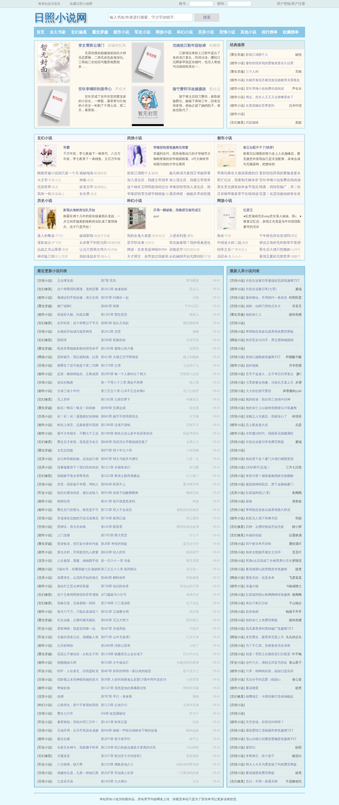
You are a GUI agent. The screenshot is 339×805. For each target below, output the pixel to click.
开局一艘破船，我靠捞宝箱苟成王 (177, 210)
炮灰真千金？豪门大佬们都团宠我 (269, 459)
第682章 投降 (110, 306)
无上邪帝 (63, 399)
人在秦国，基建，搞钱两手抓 (78, 561)
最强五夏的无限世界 (274, 256)
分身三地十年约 (68, 391)
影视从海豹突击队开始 (79, 210)
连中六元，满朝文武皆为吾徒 (266, 662)
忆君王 (248, 210)
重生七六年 (65, 713)
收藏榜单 (291, 32)
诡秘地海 (86, 173)
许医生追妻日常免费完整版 (265, 442)
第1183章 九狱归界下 (115, 399)
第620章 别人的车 (113, 552)
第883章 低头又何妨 (115, 323)
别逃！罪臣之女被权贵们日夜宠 (268, 654)
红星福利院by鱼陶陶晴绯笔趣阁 (268, 595)
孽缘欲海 (63, 688)
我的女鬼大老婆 (139, 236)
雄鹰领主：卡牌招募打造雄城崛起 (269, 696)
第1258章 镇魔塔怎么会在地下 (122, 654)
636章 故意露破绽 (113, 713)
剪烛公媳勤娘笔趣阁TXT (263, 357)
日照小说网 (60, 18)
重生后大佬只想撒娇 (274, 249)
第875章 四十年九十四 (116, 450)
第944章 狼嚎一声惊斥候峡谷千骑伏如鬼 (129, 730)
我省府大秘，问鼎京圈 (73, 314)
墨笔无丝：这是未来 (260, 578)
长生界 (84, 194)
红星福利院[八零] (258, 493)
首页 (40, 32)
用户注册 (298, 4)
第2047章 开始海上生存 (117, 773)
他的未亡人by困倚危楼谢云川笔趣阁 (271, 408)
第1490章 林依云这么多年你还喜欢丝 (127, 433)
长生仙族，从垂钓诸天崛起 (76, 620)
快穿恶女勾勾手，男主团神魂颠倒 (269, 340)
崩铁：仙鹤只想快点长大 (263, 306)
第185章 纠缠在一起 (115, 297)
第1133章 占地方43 (114, 705)
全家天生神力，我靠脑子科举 (78, 747)
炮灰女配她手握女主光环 (263, 552)
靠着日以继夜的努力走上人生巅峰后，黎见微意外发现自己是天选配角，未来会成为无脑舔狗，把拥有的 (271, 159)
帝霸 (66, 147)
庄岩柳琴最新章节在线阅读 (237, 194)
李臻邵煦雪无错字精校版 (146, 194)
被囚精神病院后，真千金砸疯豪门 (269, 484)
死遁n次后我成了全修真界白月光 (269, 561)
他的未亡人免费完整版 (262, 620)
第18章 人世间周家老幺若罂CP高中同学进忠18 (133, 679)
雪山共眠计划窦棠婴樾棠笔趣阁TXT (271, 739)
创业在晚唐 (65, 382)
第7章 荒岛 (108, 280)
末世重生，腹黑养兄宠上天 (265, 637)
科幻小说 (185, 32)
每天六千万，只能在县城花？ (78, 611)
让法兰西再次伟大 (93, 249)
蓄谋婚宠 (252, 688)
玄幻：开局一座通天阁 (262, 781)
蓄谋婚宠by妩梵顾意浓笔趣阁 (266, 569)
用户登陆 (284, 4)
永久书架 (58, 32)
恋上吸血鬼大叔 (257, 425)
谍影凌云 (44, 243)
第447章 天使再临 (113, 628)
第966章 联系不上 (113, 484)
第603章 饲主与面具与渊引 (119, 459)
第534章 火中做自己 (115, 662)
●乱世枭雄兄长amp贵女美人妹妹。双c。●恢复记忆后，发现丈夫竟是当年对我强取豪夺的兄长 (272, 221)
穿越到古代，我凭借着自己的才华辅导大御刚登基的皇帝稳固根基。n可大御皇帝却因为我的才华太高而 (182, 159)
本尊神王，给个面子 (260, 756)
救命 (220, 236)
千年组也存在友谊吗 (274, 236)
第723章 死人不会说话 (116, 510)
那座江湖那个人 (257, 54)
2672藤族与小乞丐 (113, 595)
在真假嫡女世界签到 (260, 105)
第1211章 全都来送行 (115, 467)
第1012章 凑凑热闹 (114, 289)
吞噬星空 (176, 249)
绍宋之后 (224, 249)
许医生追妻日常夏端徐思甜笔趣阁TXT (273, 280)
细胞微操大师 (66, 662)
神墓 (82, 180)
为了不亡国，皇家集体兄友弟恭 (268, 645)
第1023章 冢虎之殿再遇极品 (120, 476)
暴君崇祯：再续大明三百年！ (78, 722)
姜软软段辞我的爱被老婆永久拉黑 (269, 63)
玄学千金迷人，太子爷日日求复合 (269, 374)
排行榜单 (270, 32)
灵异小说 (206, 32)
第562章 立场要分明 (115, 611)
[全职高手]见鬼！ (258, 467)
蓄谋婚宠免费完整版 (260, 773)
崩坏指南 (252, 365)
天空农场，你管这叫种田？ (265, 722)
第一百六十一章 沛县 (115, 561)
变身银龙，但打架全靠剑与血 (78, 544)
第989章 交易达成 (113, 408)
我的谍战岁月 (89, 256)
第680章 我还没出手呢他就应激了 (124, 442)
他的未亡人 (254, 314)
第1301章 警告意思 (114, 314)
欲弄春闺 (252, 611)
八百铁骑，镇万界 (70, 764)
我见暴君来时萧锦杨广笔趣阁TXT (269, 628)
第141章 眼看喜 (111, 527)
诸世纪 (250, 747)
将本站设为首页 (49, 4)
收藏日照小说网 (81, 4)
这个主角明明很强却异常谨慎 (78, 595)
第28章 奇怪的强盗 (114, 544)
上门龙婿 (63, 535)
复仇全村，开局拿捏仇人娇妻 (78, 552)
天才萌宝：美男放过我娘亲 (147, 256)
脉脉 (249, 501)
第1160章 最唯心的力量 (117, 348)
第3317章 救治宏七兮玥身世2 (121, 756)
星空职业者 (135, 243)
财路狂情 (63, 501)
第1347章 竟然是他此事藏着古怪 (123, 688)
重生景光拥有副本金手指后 (237, 187)
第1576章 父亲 (111, 365)
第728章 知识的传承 (115, 586)
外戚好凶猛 (254, 535)
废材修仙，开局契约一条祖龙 (266, 297)
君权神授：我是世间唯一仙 (76, 628)
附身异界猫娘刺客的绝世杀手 (78, 348)
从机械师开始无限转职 (186, 256)
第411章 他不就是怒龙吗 (118, 501)
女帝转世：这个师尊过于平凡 (78, 323)
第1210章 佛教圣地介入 (117, 764)
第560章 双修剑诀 (113, 340)
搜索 (207, 17)
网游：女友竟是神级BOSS (147, 249)
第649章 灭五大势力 (115, 620)
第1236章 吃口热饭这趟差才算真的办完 (128, 747)
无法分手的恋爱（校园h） (264, 679)
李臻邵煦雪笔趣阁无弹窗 (170, 147)
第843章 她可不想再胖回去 (119, 416)
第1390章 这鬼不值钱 (115, 425)
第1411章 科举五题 (114, 722)
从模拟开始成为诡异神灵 (74, 331)
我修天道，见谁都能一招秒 (76, 603)
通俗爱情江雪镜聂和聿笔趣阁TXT (269, 730)
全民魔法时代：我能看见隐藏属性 (269, 433)
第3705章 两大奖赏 (114, 535)
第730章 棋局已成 (113, 518)
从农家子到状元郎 (93, 243)
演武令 (222, 256)
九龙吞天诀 (65, 781)
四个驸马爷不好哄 (258, 544)
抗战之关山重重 (49, 249)
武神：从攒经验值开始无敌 (265, 527)
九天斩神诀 (65, 645)
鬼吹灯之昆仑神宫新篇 (73, 586)
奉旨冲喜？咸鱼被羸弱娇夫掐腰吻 (269, 476)
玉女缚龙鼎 (65, 280)
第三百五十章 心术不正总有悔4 (123, 391)
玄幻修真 (79, 32)
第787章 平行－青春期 (116, 696)
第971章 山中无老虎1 (115, 637)
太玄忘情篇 (65, 450)
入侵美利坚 (177, 236)
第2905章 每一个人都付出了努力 (123, 374)
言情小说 (227, 32)
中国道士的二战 (229, 243)
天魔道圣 (63, 756)
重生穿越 (100, 32)
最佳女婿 (63, 739)
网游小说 (164, 32)
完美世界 (44, 187)
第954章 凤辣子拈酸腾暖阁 (119, 493)
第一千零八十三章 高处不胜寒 (122, 382)
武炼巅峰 (252, 122)
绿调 (60, 696)
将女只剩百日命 (257, 603)
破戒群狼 (86, 236)
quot (156, 216)
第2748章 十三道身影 (115, 603)
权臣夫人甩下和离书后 (262, 518)
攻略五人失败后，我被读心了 (266, 416)
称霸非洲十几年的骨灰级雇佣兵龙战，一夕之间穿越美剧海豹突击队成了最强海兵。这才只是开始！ (92, 221)
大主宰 (42, 180)
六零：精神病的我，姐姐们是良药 (269, 671)
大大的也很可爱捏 (258, 391)
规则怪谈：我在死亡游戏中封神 (268, 399)
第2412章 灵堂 (111, 331)
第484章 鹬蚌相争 (113, 578)
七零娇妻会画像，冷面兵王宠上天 (269, 382)
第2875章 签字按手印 (115, 739)
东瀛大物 (252, 586)
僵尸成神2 (64, 306)
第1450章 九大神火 (114, 781)
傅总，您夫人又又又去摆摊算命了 (269, 97)
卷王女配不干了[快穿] (258, 147)
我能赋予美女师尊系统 (73, 476)
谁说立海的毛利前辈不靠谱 (280, 243)
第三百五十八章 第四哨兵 (119, 569)
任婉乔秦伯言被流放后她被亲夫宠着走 (273, 80)
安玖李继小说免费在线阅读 (265, 88)
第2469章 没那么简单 (115, 645)
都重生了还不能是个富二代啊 (78, 365)
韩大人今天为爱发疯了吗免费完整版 (271, 764)
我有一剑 (44, 194)
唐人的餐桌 (46, 236)
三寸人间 (252, 71)
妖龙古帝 (86, 187)
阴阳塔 (62, 340)
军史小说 (142, 32)
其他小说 (248, 32)
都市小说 (121, 32)
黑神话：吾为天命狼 (71, 527)
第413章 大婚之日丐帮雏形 (119, 357)
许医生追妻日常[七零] (261, 289)
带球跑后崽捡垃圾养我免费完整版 (269, 331)
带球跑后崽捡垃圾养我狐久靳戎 (268, 510)
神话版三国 (46, 256)
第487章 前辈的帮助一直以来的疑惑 (126, 671)
